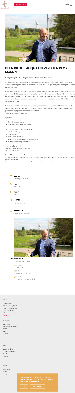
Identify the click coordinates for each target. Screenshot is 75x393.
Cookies (5, 334)
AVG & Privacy (7, 329)
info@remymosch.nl (23, 273)
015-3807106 (20, 268)
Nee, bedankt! (37, 386)
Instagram (6, 374)
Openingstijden (8, 349)
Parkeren (6, 356)
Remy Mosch (18, 194)
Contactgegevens (9, 351)
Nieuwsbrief (7, 369)
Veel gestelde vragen (10, 327)
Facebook (6, 372)
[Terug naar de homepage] (5, 5)
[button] (68, 5)
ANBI (4, 331)
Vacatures (6, 324)
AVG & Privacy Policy (31, 381)
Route (5, 354)
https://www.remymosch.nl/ (25, 279)
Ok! (24, 386)
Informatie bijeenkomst (23, 213)
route (7, 315)
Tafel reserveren (20, 5)
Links (4, 336)
